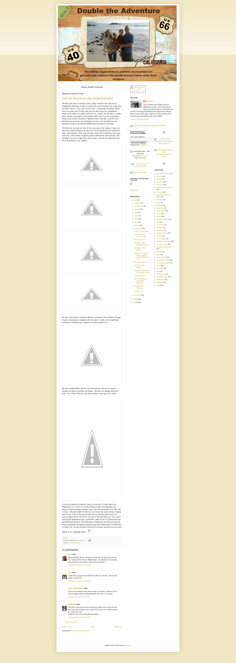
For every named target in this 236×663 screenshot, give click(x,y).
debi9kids (72, 604)
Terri (70, 572)
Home (92, 627)
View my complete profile (139, 119)
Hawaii (159, 214)
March (137, 225)
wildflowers (160, 280)
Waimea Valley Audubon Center (141, 244)
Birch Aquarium (140, 262)
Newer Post (67, 627)
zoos (158, 285)
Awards (159, 179)
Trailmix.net (138, 291)
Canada (159, 192)
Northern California (163, 241)
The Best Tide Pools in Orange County (142, 271)
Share (65, 538)
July (136, 213)
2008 (135, 302)
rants (158, 254)
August (137, 209)
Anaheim (145, 156)
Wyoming (159, 282)
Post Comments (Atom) (80, 631)
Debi (70, 554)
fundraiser (160, 208)
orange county (161, 244)
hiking (158, 216)
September (139, 206)
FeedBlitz (143, 145)
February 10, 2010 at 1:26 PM (79, 597)
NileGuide (134, 190)
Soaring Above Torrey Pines (140, 235)
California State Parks (164, 187)
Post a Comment (71, 622)
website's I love (162, 277)
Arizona (159, 176)
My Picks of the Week (139, 249)
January (138, 295)
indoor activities (162, 219)
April (136, 222)
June (137, 216)
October (138, 203)
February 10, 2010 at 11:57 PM (79, 617)
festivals (159, 205)
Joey (158, 222)
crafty (158, 202)
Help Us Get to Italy (141, 231)
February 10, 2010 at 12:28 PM (79, 581)
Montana (159, 227)
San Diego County (163, 263)
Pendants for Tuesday (139, 287)
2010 (135, 200)
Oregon (159, 252)
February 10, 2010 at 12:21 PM (79, 565)
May (136, 219)
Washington (160, 274)
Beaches (159, 185)
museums (160, 230)
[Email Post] (89, 540)
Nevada (159, 236)
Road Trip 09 (161, 257)
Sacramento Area (162, 260)
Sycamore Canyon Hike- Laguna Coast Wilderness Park (142, 256)
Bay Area (159, 182)
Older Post (117, 627)
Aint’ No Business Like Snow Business (87, 98)
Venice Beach (139, 276)
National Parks (161, 233)
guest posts (160, 211)
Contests (159, 200)
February (138, 229)
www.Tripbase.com (138, 91)
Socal (77, 542)
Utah (158, 271)
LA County (71, 542)
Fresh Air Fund (139, 240)
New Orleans (161, 239)
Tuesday (159, 268)
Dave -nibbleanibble (75, 588)
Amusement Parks (163, 174)
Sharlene (149, 101)
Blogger (128, 645)
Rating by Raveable (140, 166)
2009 (135, 299)
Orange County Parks (164, 247)
